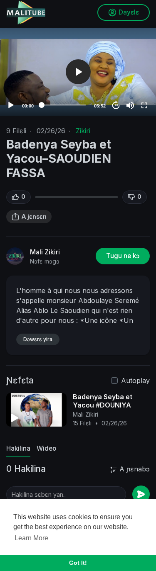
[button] (78, 71)
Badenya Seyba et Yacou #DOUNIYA (102, 401)
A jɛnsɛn (34, 216)
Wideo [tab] (46, 448)
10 (116, 105)
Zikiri (83, 131)
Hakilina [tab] (18, 448)
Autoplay (135, 380)
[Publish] (141, 494)
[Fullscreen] (144, 105)
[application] (78, 72)
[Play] (11, 105)
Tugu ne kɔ (122, 256)
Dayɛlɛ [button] (129, 12)
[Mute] (130, 105)
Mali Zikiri (45, 252)
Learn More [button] (31, 538)
